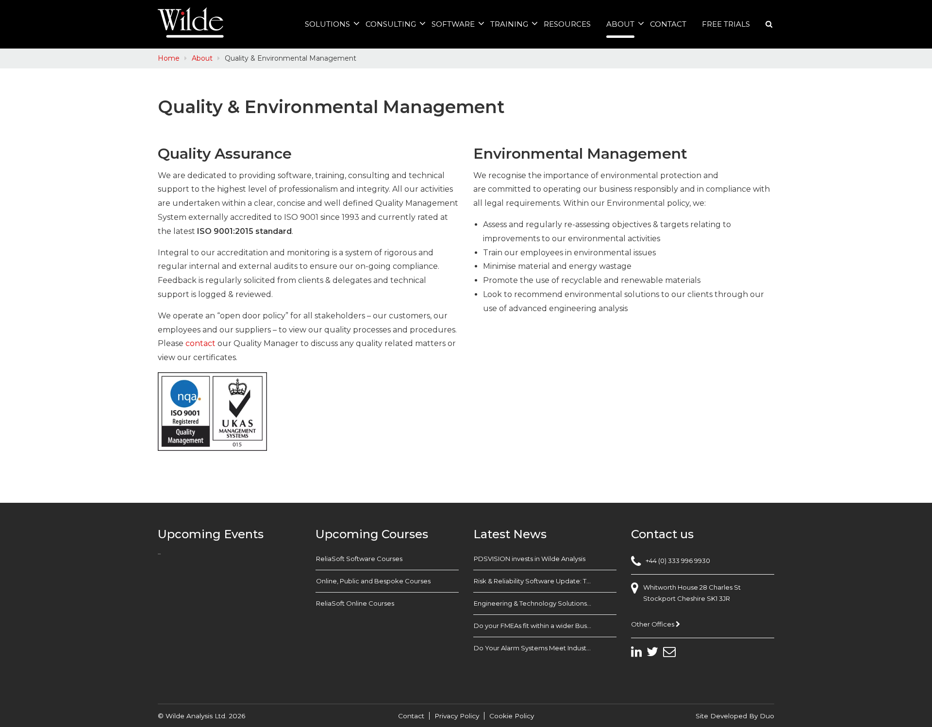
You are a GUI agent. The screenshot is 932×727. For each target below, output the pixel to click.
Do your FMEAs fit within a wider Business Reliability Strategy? (545, 625)
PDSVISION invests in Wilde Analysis (529, 558)
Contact (668, 24)
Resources (567, 24)
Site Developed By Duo (735, 716)
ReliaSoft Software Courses (359, 558)
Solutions (327, 24)
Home (169, 58)
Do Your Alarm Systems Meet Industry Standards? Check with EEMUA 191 (545, 648)
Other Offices (653, 624)
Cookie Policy (511, 716)
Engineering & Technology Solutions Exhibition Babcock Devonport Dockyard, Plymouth (545, 603)
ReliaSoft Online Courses (355, 603)
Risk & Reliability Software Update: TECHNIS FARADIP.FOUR (545, 581)
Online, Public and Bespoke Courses (373, 581)
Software (453, 24)
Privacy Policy (456, 716)
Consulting (391, 24)
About (620, 24)
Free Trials (726, 24)
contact (200, 343)
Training (509, 24)
